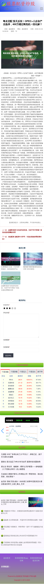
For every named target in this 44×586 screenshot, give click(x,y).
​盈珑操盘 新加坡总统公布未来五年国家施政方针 (21, 535)
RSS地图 (26, 576)
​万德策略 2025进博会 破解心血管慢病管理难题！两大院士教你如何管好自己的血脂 (21, 543)
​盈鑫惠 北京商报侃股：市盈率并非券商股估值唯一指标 (23, 520)
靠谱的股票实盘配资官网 (36, 559)
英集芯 (11, 395)
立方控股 (11, 407)
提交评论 (8, 355)
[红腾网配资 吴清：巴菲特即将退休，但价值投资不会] (10, 259)
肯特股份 (11, 401)
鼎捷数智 (11, 392)
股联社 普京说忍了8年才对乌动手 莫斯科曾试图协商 (20, 461)
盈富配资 (6, 558)
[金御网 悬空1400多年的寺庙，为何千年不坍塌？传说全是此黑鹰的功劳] (10, 278)
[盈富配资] (18, 3)
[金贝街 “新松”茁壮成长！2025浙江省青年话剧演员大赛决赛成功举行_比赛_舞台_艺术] (35, 502)
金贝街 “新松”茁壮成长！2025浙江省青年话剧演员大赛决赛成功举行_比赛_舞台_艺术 (21, 482)
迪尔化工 (11, 398)
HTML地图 (32, 576)
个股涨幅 (5, 372)
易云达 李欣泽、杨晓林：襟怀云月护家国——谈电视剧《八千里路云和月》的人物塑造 (22, 467)
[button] (2, 430)
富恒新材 (11, 386)
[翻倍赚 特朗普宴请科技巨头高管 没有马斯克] (33, 259)
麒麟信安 (11, 389)
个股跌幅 (14, 371)
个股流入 (23, 371)
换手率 (40, 371)
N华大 (11, 379)
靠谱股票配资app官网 (21, 559)
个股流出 (32, 371)
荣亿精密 (11, 404)
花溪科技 (11, 383)
